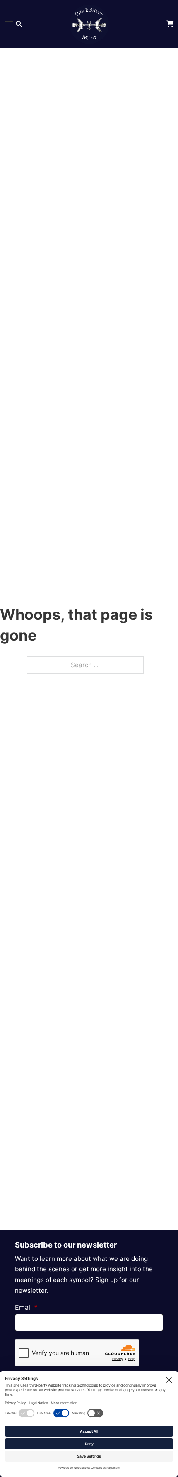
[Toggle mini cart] (169, 24)
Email (26, 1307)
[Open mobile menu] (9, 24)
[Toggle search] (19, 24)
